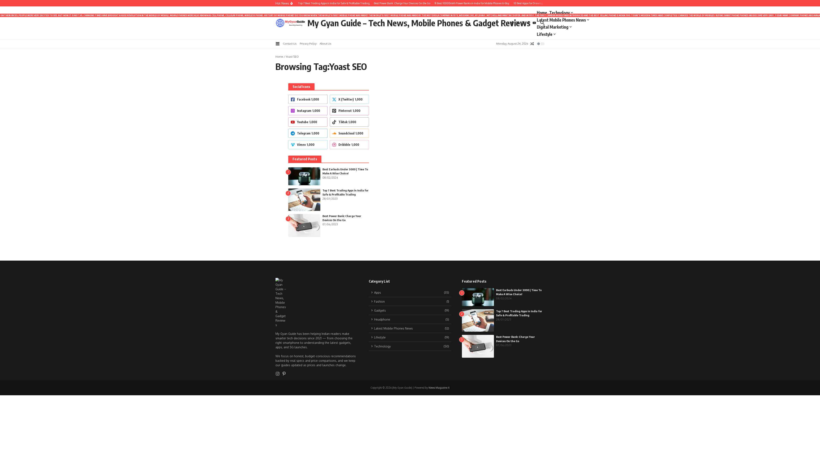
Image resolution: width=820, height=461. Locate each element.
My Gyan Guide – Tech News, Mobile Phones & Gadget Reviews (419, 23)
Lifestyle (544, 34)
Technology (559, 12)
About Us (325, 43)
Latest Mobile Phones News (563, 19)
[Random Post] (532, 43)
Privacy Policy (308, 43)
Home (542, 12)
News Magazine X (439, 387)
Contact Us (290, 43)
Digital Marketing (552, 26)
